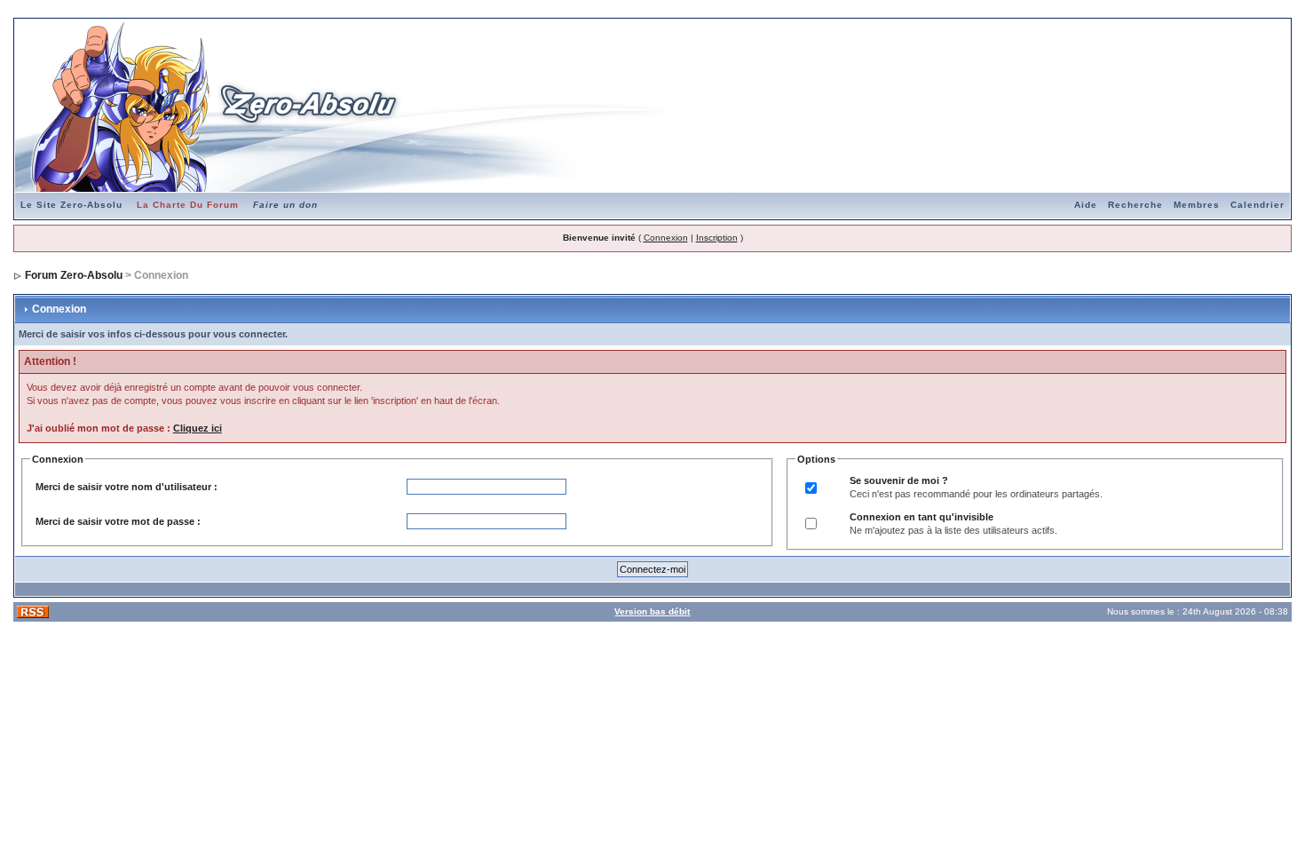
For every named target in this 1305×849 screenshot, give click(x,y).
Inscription (717, 237)
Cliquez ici (197, 428)
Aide (1085, 205)
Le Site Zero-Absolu (71, 205)
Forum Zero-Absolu (74, 275)
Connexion (666, 237)
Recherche (1135, 205)
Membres (1197, 205)
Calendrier (1257, 205)
